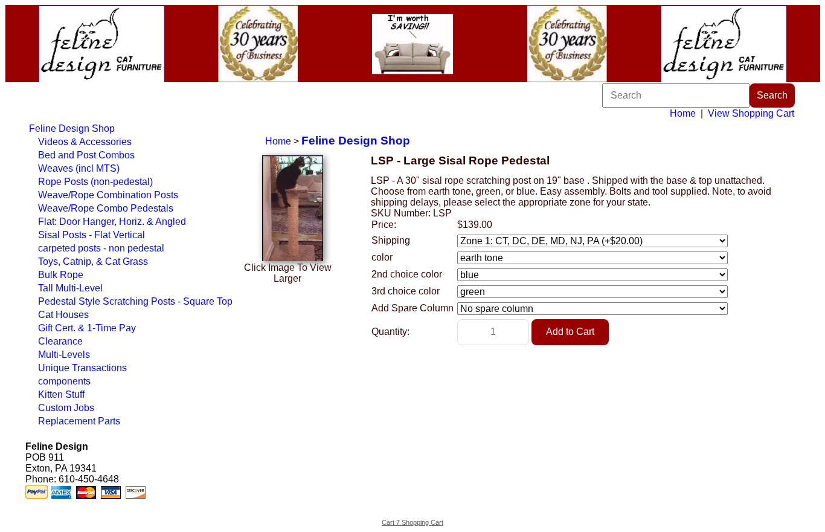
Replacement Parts (79, 421)
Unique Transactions (82, 368)
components (64, 381)
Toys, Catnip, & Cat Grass (93, 261)
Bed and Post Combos (86, 155)
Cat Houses (63, 315)
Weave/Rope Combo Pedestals (105, 208)
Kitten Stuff (61, 394)
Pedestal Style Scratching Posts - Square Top (135, 301)
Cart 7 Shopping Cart (412, 522)
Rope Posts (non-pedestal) (95, 182)
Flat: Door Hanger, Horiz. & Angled (112, 221)
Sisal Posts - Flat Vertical (91, 235)
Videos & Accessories (85, 142)
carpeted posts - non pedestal (101, 248)
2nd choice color (406, 274)
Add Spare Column (412, 308)
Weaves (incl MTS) (79, 168)
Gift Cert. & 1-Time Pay (87, 328)
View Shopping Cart (751, 113)
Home (683, 113)
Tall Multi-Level (70, 288)
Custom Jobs (66, 408)
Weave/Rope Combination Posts (108, 195)
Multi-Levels (64, 354)
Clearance (60, 341)
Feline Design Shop (72, 128)
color (382, 257)
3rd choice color (405, 291)
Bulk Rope (60, 275)
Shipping (390, 240)
